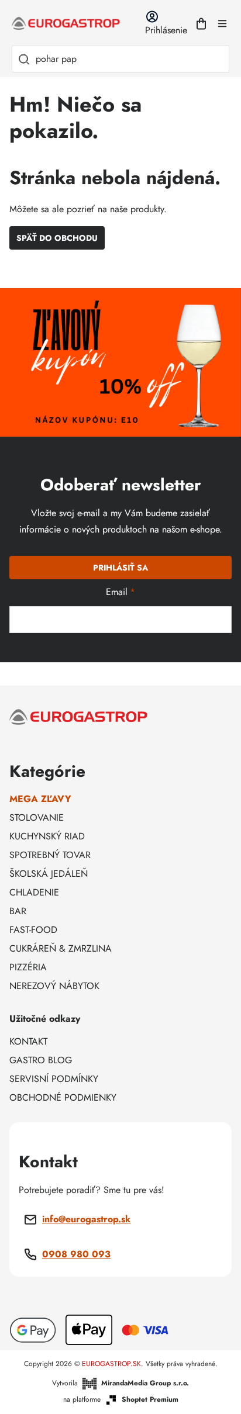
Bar (17, 911)
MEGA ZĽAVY (40, 798)
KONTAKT (28, 1041)
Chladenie (34, 892)
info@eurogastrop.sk (86, 1219)
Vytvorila (120, 1383)
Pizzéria (28, 967)
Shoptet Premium (150, 1399)
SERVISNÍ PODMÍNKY (53, 1078)
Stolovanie (36, 817)
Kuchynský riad (47, 836)
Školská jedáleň (48, 873)
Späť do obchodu (57, 238)
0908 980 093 (76, 1254)
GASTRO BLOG (40, 1060)
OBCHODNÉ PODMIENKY (62, 1097)
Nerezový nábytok (54, 986)
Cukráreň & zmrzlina (60, 948)
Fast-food (33, 929)
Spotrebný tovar (50, 855)
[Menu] (222, 23)
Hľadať (24, 59)
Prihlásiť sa (120, 567)
